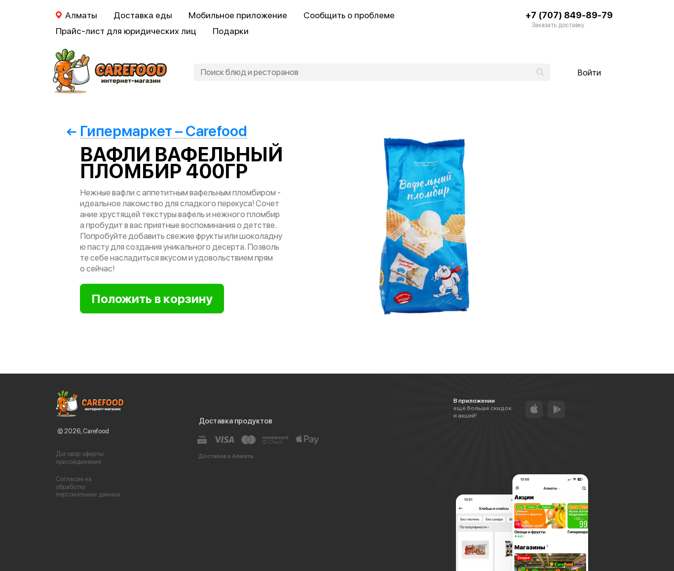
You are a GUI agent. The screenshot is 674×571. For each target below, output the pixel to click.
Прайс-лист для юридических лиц (126, 31)
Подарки (231, 31)
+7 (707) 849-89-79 (569, 15)
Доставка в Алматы (226, 456)
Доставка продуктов (235, 421)
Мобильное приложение (237, 15)
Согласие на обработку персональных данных (88, 486)
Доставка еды (142, 15)
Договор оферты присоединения (80, 457)
